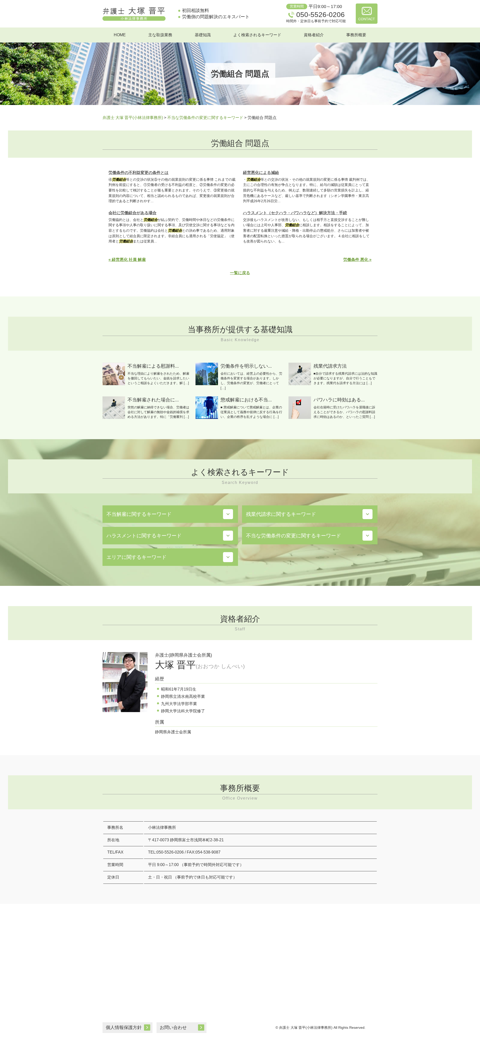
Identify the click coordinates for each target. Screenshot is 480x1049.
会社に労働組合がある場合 (132, 213)
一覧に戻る (240, 273)
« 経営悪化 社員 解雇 (127, 259)
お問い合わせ (173, 1027)
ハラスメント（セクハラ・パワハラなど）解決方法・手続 (295, 213)
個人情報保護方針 (124, 1027)
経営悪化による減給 (261, 172)
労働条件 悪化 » (357, 259)
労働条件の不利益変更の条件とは (138, 172)
